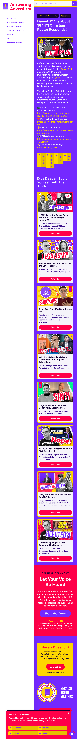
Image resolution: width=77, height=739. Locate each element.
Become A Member (14, 43)
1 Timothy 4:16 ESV (55, 621)
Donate (10, 34)
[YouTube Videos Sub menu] (23, 30)
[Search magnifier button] (74, 3)
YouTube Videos (13, 30)
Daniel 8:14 (66, 69)
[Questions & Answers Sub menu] (27, 26)
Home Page (11, 18)
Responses (65, 16)
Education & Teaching (47, 16)
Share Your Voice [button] (55, 613)
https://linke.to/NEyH (47, 147)
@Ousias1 (59, 77)
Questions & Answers (15, 26)
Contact (10, 38)
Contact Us (55, 667)
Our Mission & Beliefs (15, 22)
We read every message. (55, 672)
